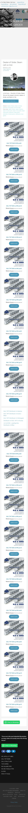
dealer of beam (11, 109)
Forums (14, 798)
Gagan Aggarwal (7, 69)
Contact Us (22, 794)
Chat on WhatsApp (13, 722)
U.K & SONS (4, 10)
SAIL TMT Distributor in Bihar (11, 790)
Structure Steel (17, 107)
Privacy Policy (14, 802)
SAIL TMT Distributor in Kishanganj (14, 418)
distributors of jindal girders (9, 114)
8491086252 (21, 4)
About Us (22, 790)
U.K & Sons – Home (14, 788)
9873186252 (13, 4)
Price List (17, 792)
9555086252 (20, 2)
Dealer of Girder (18, 106)
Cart (15, 796)
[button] (26, 11)
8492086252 (4, 4)
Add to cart (14, 149)
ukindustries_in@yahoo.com (9, 6)
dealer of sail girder (17, 110)
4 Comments (6, 70)
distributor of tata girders (14, 112)
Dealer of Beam (11, 106)
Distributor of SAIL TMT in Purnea (13, 420)
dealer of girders (19, 109)
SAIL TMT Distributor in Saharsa (13, 411)
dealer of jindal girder (7, 110)
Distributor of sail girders (8, 107)
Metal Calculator (8, 794)
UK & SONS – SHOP (7, 796)
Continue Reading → (10, 101)
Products (10, 792)
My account (21, 796)
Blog (15, 794)
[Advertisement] (14, 42)
